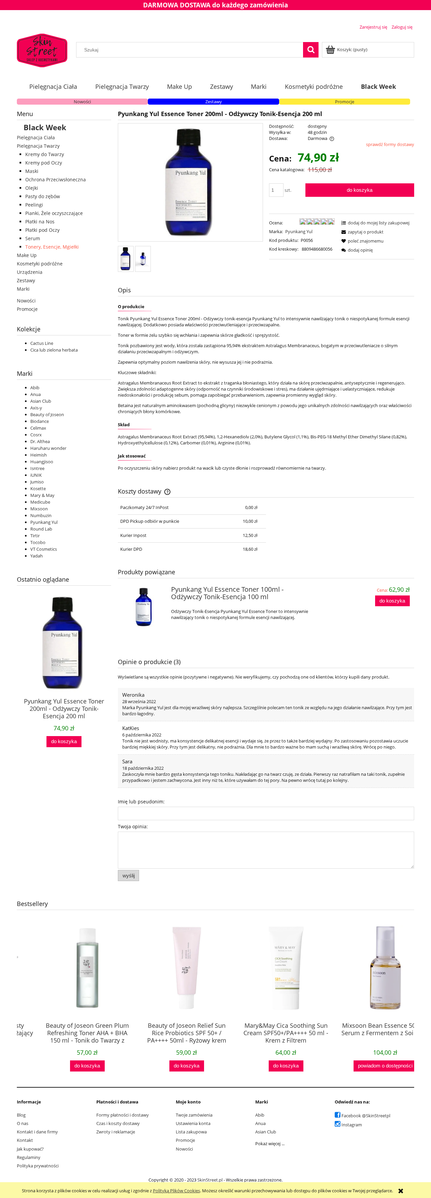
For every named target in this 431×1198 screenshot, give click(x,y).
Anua (35, 394)
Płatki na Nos (40, 221)
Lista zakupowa (191, 1132)
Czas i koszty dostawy (118, 1123)
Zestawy (213, 102)
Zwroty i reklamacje (115, 1132)
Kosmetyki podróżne (40, 263)
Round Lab (41, 529)
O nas (22, 1123)
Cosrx (36, 435)
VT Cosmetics (43, 549)
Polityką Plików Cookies (176, 1191)
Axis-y (36, 408)
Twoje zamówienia (194, 1115)
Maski (31, 171)
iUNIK (36, 475)
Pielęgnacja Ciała (36, 137)
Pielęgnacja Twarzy (38, 146)
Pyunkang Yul (44, 522)
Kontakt (25, 1140)
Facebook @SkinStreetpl (365, 1116)
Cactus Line (41, 343)
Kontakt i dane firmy (37, 1132)
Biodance (39, 421)
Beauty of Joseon (47, 414)
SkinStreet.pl (210, 1180)
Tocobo (37, 542)
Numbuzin (41, 515)
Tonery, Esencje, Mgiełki (52, 247)
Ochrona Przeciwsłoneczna (55, 179)
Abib (34, 388)
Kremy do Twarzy (44, 154)
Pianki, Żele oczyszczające (54, 213)
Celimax (38, 428)
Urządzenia (29, 272)
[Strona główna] (42, 49)
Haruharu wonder (48, 448)
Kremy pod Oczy (43, 162)
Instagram (351, 1125)
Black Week (45, 127)
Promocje (344, 102)
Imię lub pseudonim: (141, 801)
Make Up (27, 255)
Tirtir (35, 536)
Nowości (82, 102)
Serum (32, 238)
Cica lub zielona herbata (54, 350)
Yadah (36, 556)
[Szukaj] (311, 50)
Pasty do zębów (42, 196)
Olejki (31, 188)
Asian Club (40, 401)
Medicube (40, 502)
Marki (23, 289)
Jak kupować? (30, 1149)
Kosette (38, 488)
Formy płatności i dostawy (122, 1115)
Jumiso (37, 482)
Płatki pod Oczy (42, 230)
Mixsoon (39, 509)
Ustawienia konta (193, 1123)
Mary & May (42, 495)
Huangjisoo (41, 462)
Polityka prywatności (38, 1166)
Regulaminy (28, 1157)
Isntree (37, 468)
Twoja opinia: (133, 826)
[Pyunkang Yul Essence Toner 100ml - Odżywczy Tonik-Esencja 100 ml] (143, 607)
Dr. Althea (40, 441)
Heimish (38, 455)
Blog (21, 1115)
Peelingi (34, 205)
